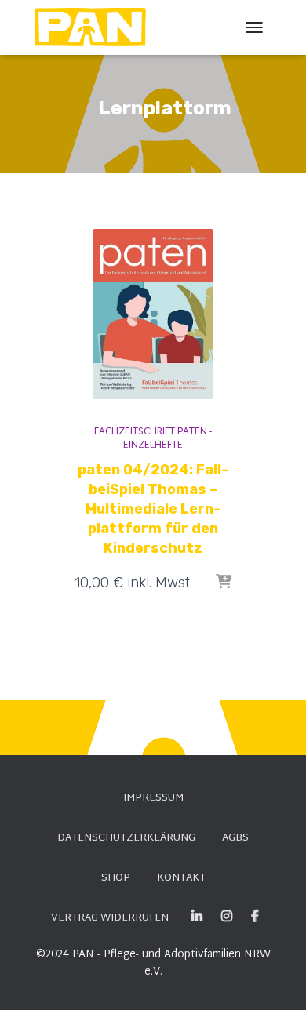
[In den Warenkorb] (223, 582)
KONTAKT (181, 878)
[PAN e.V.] (96, 27)
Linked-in (197, 917)
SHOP (115, 878)
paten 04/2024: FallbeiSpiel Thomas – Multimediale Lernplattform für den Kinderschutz (153, 509)
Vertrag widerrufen (110, 918)
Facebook (255, 917)
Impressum (153, 798)
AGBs (235, 838)
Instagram (226, 917)
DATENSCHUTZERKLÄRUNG (126, 838)
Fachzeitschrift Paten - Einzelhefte (153, 438)
